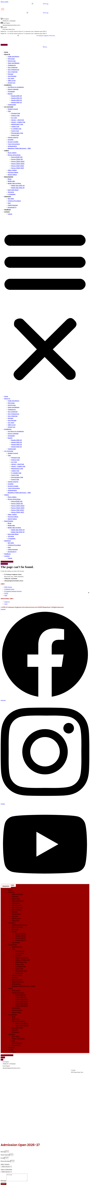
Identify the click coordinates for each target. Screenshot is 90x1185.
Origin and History (13, 56)
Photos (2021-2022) (17, 166)
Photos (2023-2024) (17, 161)
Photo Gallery (12, 153)
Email (2, 1158)
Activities (10, 140)
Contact (7, 212)
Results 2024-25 (16, 98)
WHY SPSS (11, 199)
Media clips (11, 181)
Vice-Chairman (12, 67)
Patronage (11, 59)
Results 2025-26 (16, 96)
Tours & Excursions (14, 144)
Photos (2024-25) (17, 159)
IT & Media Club (16, 129)
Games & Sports (13, 137)
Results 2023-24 (16, 100)
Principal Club (15, 113)
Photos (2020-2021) (17, 168)
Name (3, 1152)
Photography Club (17, 133)
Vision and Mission (13, 63)
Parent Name (5, 1155)
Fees (9, 203)
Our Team (11, 78)
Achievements (12, 146)
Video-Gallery (12, 170)
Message (4, 1181)
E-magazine (11, 194)
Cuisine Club (15, 126)
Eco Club (14, 118)
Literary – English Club (18, 122)
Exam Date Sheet (13, 190)
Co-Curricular (8, 107)
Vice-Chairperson (13, 70)
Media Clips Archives (14, 183)
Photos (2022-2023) (17, 164)
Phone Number (5, 1161)
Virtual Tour (11, 83)
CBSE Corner (12, 80)
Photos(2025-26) (16, 157)
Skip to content (4, 1)
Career (10, 214)
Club (9, 111)
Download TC (12, 207)
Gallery (6, 150)
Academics (8, 85)
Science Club (15, 115)
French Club (15, 131)
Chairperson (12, 65)
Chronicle (11, 192)
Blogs (9, 179)
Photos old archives (14, 155)
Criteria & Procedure (14, 201)
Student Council (13, 109)
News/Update (8, 177)
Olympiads (11, 91)
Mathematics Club (17, 124)
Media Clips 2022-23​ (17, 188)
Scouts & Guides (13, 142)
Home (6, 52)
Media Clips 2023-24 (18, 185)
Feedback (7, 209)
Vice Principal (12, 76)
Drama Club (15, 135)
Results (10, 94)
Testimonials (12, 105)
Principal (10, 74)
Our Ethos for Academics (16, 87)
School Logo (12, 61)
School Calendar (13, 89)
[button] (45, 305)
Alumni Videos (12, 174)
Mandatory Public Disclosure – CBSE (19, 148)
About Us (7, 54)
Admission (7, 196)
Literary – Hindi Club (17, 120)
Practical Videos (13, 172)
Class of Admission (6, 1169)
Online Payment (13, 205)
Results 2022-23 (16, 102)
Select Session (5, 1164)
